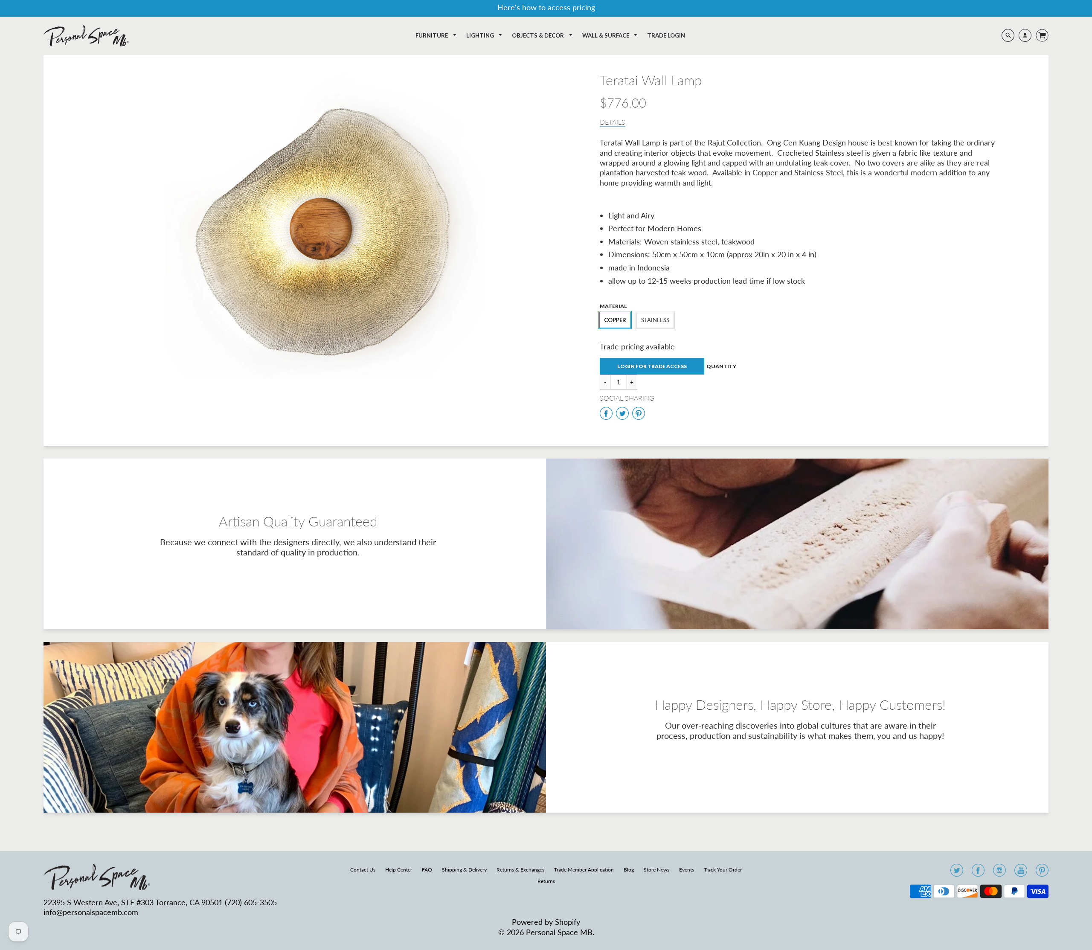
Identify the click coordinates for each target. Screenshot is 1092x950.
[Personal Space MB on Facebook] (978, 872)
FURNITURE (432, 35)
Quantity (721, 366)
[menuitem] (436, 35)
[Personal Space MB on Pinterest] (1042, 872)
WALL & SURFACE (606, 35)
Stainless (655, 320)
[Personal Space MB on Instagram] (999, 872)
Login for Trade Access (652, 366)
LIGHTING (480, 35)
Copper (615, 320)
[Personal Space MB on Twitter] (956, 872)
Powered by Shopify (546, 922)
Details (612, 122)
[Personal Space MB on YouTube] (1020, 872)
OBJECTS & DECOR (538, 35)
